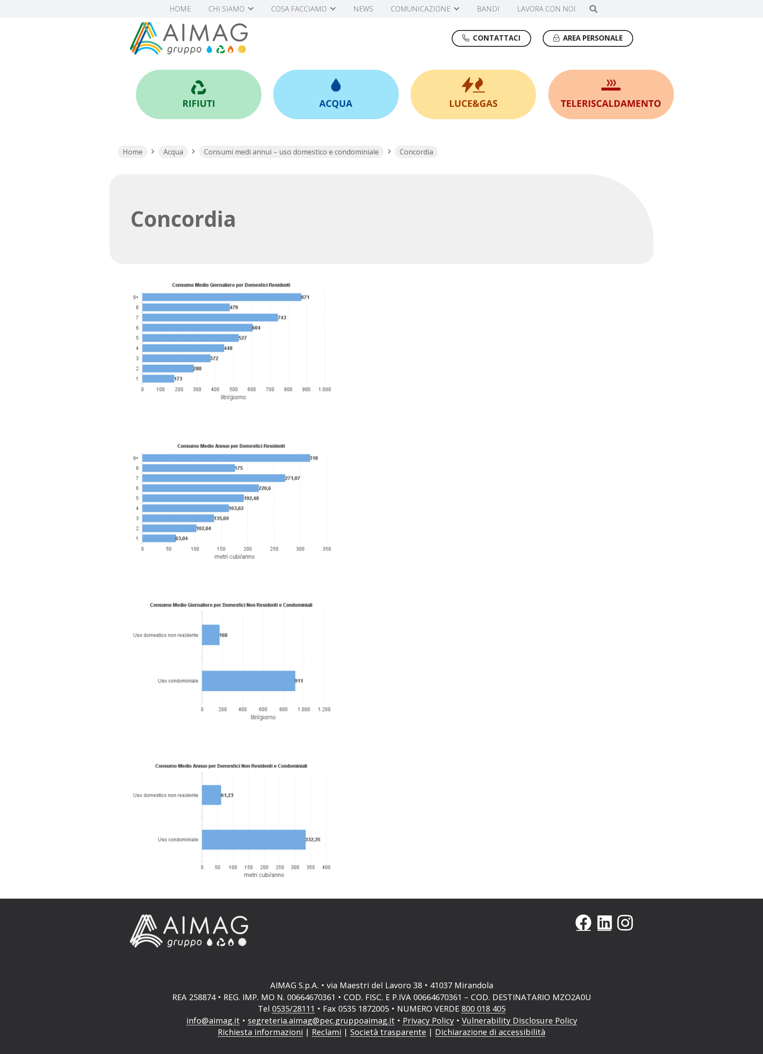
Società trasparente (388, 1032)
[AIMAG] (250, 931)
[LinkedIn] (604, 923)
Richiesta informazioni (260, 1032)
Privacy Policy (428, 1020)
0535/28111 (293, 1008)
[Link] (198, 94)
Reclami (326, 1032)
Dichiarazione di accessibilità (490, 1032)
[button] (250, 8)
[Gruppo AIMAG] (189, 38)
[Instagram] (625, 923)
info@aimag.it (213, 1020)
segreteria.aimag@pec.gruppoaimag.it (321, 1020)
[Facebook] (583, 923)
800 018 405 (483, 1008)
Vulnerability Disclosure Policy (519, 1020)
